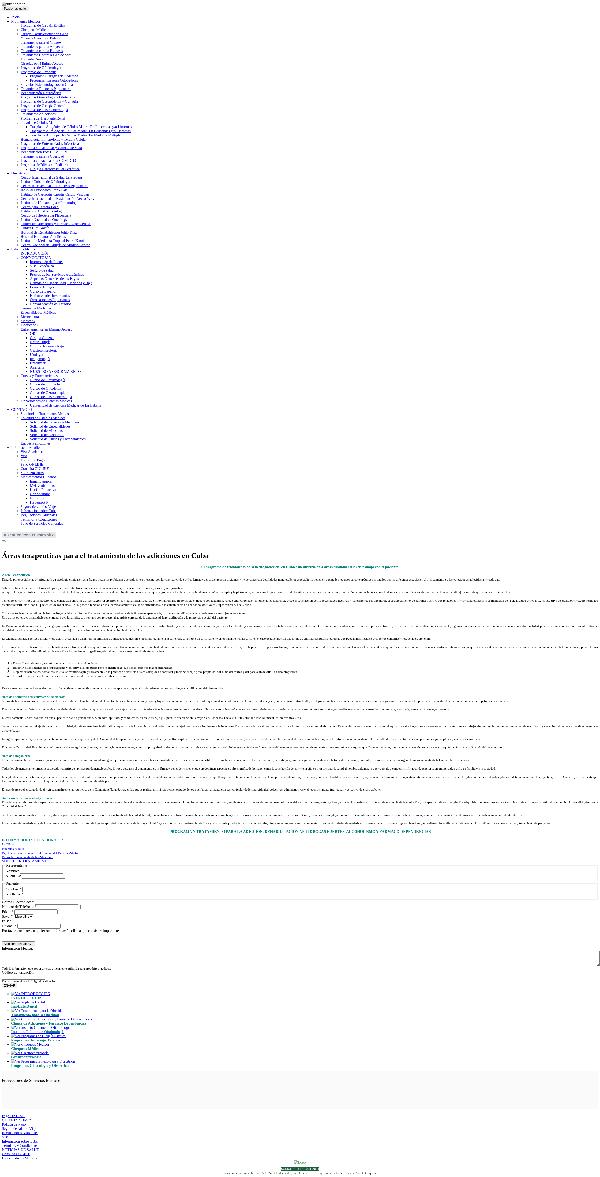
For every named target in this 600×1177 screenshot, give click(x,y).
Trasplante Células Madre (39, 122)
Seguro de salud (42, 270)
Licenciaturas (30, 317)
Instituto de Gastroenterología (42, 211)
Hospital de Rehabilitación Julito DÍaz (49, 232)
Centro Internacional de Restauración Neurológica (58, 198)
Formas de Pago (42, 287)
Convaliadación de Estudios (50, 304)
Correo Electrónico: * (18, 902)
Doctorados (29, 325)
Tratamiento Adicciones (38, 114)
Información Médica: (17, 948)
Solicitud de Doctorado (47, 435)
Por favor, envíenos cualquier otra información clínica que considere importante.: (61, 931)
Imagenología (40, 359)
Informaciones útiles (26, 447)
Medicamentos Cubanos (38, 477)
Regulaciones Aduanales (39, 515)
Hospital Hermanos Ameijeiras (43, 236)
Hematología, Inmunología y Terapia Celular (54, 139)
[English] (5, 531)
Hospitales (19, 173)
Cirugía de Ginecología (47, 346)
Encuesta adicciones (35, 443)
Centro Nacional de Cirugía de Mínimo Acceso (55, 245)
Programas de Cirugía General (43, 106)
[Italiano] (33, 531)
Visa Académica (42, 266)
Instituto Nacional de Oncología (44, 220)
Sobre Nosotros (32, 473)
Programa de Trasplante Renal (43, 118)
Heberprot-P (39, 502)
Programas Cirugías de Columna (54, 76)
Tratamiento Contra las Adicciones (46, 55)
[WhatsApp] (17, 544)
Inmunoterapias (41, 481)
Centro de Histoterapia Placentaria (46, 215)
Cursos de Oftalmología (47, 380)
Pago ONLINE (32, 464)
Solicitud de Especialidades (50, 426)
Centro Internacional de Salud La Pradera (51, 177)
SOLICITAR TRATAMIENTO (25, 861)
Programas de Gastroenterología (44, 110)
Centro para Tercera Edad (40, 207)
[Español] (26, 531)
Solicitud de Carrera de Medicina (54, 422)
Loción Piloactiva (43, 490)
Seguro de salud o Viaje (38, 507)
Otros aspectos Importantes (50, 300)
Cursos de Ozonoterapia (48, 393)
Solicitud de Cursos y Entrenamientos (58, 439)
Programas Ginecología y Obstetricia (48, 97)
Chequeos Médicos (35, 30)
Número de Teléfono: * (19, 907)
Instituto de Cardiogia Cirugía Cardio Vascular (55, 194)
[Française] (12, 531)
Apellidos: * (15, 894)
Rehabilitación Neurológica (41, 93)
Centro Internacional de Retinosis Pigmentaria (54, 186)
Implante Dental (32, 59)
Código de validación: (18, 972)
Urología (36, 355)
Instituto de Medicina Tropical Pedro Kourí (52, 241)
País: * (7, 921)
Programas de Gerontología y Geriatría (49, 101)
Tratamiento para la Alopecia (42, 47)
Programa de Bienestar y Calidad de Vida (51, 148)
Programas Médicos (26, 21)
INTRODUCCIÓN (35, 253)
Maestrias (28, 321)
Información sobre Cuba (38, 511)
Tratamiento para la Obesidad (42, 156)
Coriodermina (40, 494)
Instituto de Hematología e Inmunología (50, 203)
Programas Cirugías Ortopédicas (54, 80)
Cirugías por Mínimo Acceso (42, 63)
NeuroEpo (37, 498)
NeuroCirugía (40, 342)
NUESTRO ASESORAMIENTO (55, 371)
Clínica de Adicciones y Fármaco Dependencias (56, 224)
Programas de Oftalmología (41, 68)
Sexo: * (7, 916)
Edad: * (7, 912)
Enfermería (38, 363)
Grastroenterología (43, 350)
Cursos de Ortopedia (45, 384)
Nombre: (12, 871)
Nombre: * (14, 889)
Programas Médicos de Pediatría (44, 165)
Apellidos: (13, 876)
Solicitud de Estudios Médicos (43, 418)
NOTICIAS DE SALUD (21, 1150)
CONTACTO (21, 409)
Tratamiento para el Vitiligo (41, 42)
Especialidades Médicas (38, 312)
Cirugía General (42, 338)
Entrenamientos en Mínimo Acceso (46, 329)
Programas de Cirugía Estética (43, 25)
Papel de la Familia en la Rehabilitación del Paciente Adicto (40, 853)
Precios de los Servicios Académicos (57, 274)
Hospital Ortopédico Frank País (44, 190)
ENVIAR (9, 985)
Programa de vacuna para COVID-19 (48, 160)
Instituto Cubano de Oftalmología (45, 182)
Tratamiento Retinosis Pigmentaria (46, 89)
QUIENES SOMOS (17, 1120)
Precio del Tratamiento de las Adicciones (27, 857)
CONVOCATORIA (36, 258)
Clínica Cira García (35, 228)
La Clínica (8, 844)
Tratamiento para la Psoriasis (42, 51)
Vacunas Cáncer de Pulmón (41, 38)
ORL (34, 334)
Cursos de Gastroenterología (51, 397)
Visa (24, 456)
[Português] (19, 531)
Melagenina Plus (42, 485)
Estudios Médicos (24, 249)
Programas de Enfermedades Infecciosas (50, 144)
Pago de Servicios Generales (42, 523)
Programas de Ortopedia (38, 72)
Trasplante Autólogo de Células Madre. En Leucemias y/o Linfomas (80, 131)
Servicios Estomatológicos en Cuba (47, 85)
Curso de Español (43, 291)
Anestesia (37, 367)
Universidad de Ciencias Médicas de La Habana (65, 405)
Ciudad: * (9, 926)
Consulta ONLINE (35, 469)
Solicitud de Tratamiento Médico (45, 414)
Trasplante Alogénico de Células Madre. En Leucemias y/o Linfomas (81, 127)
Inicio (15, 17)
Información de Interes (46, 262)
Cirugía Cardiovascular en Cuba (44, 34)
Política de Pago (33, 460)
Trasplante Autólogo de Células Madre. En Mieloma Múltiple (75, 135)
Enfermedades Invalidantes (50, 296)
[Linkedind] (11, 544)
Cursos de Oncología (45, 388)
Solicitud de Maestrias (46, 431)
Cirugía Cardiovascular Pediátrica (55, 169)
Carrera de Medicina (36, 308)
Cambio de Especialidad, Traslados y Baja (61, 283)
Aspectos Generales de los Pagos (54, 279)
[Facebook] (5, 544)
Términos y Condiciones (39, 519)
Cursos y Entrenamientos (39, 376)
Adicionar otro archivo (18, 944)
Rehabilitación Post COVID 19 (44, 152)
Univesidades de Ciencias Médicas (46, 401)
